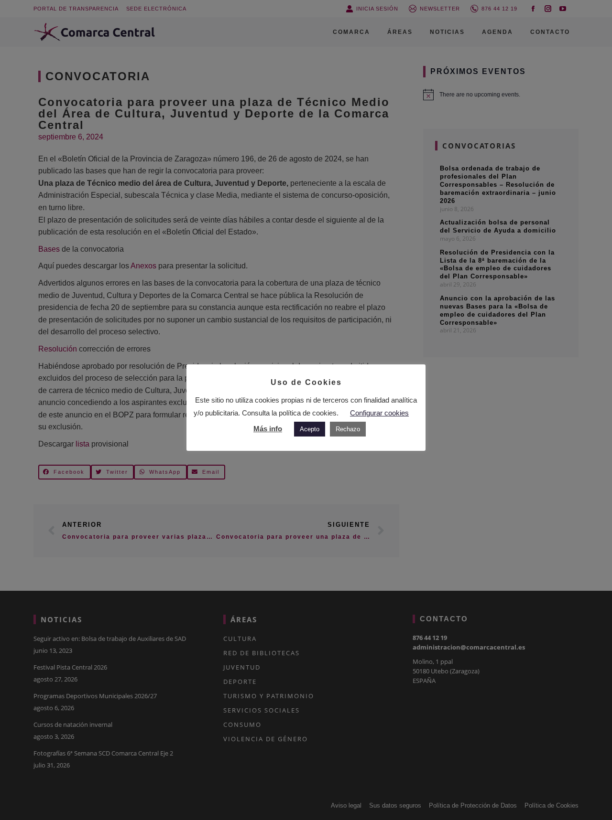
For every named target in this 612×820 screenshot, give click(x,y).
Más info (267, 429)
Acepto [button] (309, 429)
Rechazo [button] (348, 429)
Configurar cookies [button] (379, 413)
